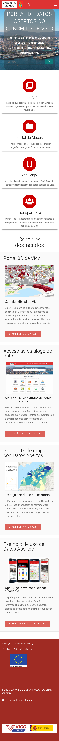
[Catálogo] (29, 85)
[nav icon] (55, 4)
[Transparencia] (29, 201)
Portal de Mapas (29, 137)
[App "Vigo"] (29, 164)
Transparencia (29, 212)
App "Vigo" (29, 175)
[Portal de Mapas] (29, 126)
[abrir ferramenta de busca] (29, 4)
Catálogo (29, 96)
